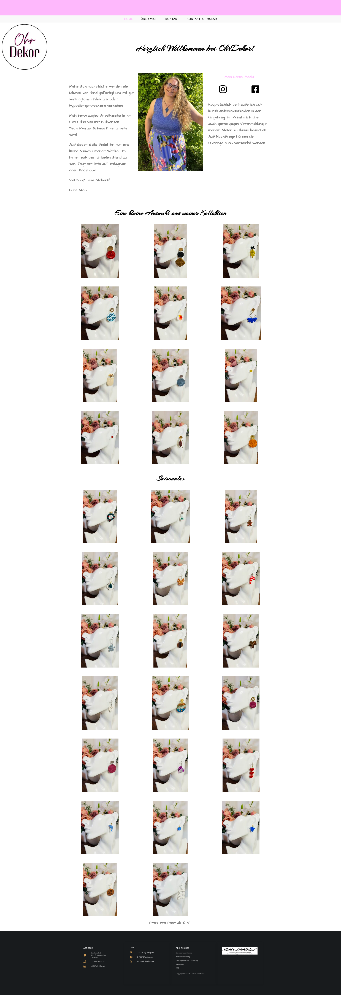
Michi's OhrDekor (170, 8)
